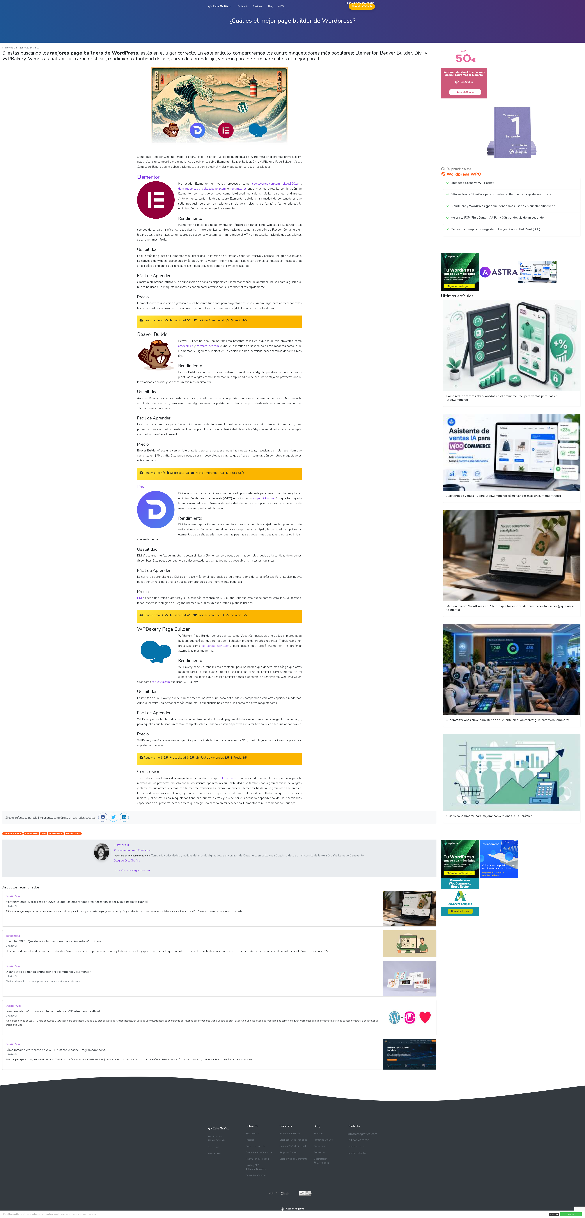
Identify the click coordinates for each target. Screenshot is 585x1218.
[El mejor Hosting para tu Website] (460, 272)
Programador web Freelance (132, 850)
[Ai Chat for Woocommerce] (537, 272)
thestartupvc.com (208, 346)
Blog (270, 6)
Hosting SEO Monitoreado (293, 1146)
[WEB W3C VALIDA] (305, 1193)
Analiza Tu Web (361, 5)
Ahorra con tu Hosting (257, 1159)
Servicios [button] (257, 6)
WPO (281, 6)
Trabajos (250, 1139)
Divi (141, 486)
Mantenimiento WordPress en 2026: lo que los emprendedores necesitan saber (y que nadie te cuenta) (76, 902)
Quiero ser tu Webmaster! (259, 1152)
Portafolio (243, 6)
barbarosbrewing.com (216, 646)
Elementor (148, 177)
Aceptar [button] (571, 1214)
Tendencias (320, 1152)
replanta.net (238, 189)
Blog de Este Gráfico (127, 861)
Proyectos (319, 1133)
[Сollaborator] (499, 858)
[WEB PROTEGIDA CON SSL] (279, 1193)
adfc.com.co (185, 346)
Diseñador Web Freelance (293, 1139)
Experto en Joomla (255, 1146)
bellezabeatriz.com (214, 189)
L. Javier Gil (121, 845)
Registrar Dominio (289, 1152)
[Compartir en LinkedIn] (124, 818)
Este (221, 6)
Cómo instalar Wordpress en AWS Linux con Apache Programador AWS (55, 1050)
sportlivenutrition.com (266, 184)
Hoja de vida (252, 1133)
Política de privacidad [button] (87, 1214)
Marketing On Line (323, 1139)
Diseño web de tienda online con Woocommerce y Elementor (48, 972)
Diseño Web (320, 1146)
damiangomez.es (189, 189)
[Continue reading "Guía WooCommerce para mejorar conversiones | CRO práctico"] (511, 772)
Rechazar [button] (554, 1214)
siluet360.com (292, 184)
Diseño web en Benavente (293, 1159)
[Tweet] (113, 818)
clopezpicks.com (263, 498)
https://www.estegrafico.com (132, 870)
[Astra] (499, 272)
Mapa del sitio (214, 1153)
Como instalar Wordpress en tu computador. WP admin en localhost (52, 1011)
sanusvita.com (161, 682)
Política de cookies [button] (68, 1214)
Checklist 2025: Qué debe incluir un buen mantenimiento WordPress (53, 941)
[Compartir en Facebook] (102, 818)
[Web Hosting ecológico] (292, 1208)
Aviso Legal (213, 1147)
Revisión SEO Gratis (290, 1133)
